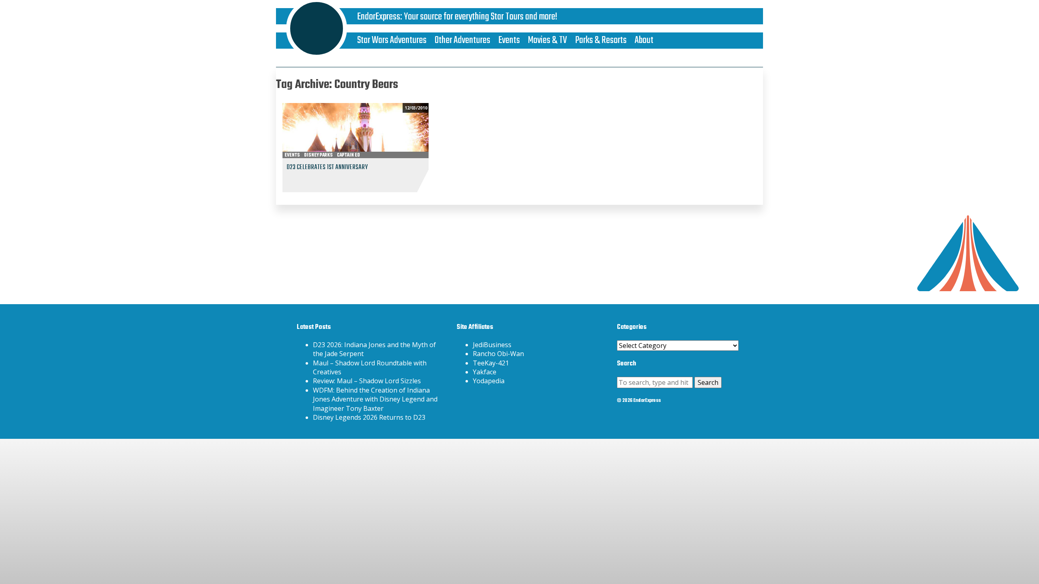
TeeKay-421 (491, 363)
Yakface (484, 371)
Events (509, 40)
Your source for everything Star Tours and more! (480, 17)
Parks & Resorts (601, 40)
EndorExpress (378, 17)
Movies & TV (547, 40)
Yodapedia (488, 380)
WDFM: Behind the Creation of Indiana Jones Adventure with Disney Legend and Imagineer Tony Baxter (375, 399)
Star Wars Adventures (392, 40)
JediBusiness (492, 344)
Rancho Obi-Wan (498, 353)
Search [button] (708, 382)
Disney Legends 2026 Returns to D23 (369, 417)
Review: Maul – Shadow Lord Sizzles (367, 380)
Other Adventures (462, 40)
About (644, 40)
